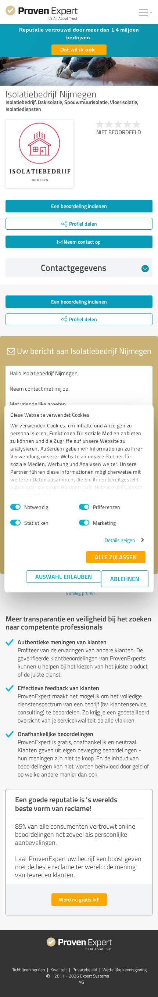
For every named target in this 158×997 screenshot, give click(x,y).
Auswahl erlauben (63, 576)
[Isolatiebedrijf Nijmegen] (39, 154)
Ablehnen (124, 578)
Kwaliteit (58, 969)
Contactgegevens (73, 267)
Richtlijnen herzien (28, 969)
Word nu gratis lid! (79, 899)
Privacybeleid (84, 969)
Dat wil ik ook (77, 50)
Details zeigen (120, 540)
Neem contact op (81, 241)
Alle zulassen (116, 557)
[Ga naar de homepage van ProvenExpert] (42, 14)
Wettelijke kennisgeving (125, 969)
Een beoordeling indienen (79, 205)
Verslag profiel (80, 592)
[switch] (84, 507)
